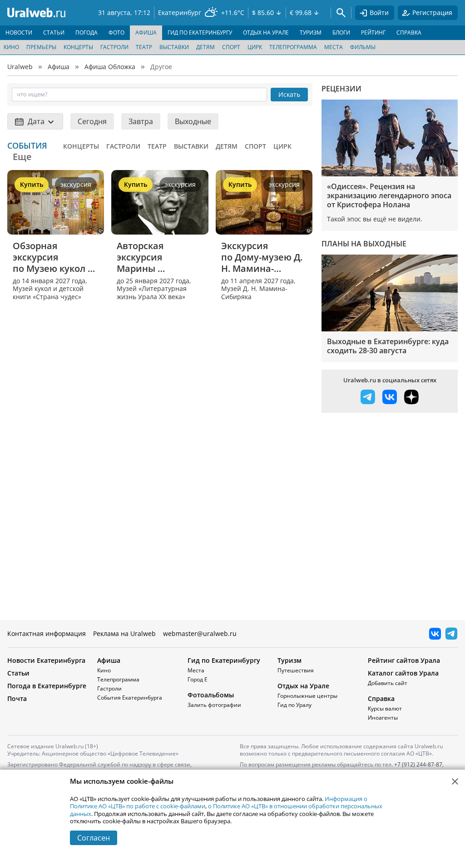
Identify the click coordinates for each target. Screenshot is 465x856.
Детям (205, 47)
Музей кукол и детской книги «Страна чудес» (48, 292)
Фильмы (363, 47)
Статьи (18, 673)
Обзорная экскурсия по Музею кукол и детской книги (50, 257)
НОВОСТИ (18, 32)
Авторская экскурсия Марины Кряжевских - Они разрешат (159, 257)
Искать (289, 94)
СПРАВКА (408, 32)
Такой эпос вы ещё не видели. (374, 219)
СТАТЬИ (53, 32)
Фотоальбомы (211, 695)
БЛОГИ (341, 32)
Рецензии (341, 89)
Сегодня (92, 121)
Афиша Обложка (109, 66)
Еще (22, 156)
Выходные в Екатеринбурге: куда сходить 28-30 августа (388, 345)
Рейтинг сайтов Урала (404, 660)
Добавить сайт (387, 683)
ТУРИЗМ (311, 32)
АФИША (146, 32)
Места (333, 47)
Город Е (198, 679)
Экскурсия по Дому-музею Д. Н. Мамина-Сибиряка (263, 257)
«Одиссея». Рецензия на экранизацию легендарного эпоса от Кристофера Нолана (389, 195)
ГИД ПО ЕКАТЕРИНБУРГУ (200, 32)
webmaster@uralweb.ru (200, 633)
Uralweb (20, 66)
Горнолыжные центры (307, 696)
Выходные (193, 121)
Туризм (289, 660)
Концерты (78, 47)
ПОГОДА (86, 32)
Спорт (231, 47)
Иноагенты (383, 717)
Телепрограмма (293, 47)
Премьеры (41, 47)
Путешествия (295, 670)
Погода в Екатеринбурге (46, 685)
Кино (11, 47)
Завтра (141, 121)
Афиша (58, 66)
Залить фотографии (214, 705)
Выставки (174, 47)
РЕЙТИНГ (373, 32)
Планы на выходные (364, 244)
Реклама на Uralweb (124, 633)
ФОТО (116, 32)
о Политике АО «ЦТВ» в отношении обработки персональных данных (226, 809)
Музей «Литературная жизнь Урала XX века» (152, 292)
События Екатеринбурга (129, 697)
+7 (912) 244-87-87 (418, 764)
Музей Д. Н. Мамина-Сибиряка (254, 292)
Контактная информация (46, 633)
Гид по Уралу (294, 705)
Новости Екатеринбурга (46, 660)
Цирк (254, 47)
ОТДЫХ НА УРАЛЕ (266, 32)
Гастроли (114, 47)
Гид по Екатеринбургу (224, 660)
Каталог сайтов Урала (403, 673)
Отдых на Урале (303, 685)
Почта (17, 698)
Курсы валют (385, 708)
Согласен (93, 838)
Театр (144, 47)
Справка (381, 698)
